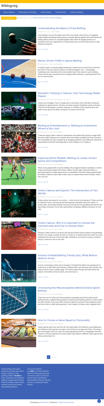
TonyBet (17, 376)
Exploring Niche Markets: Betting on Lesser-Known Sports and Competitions (67, 159)
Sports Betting (8, 12)
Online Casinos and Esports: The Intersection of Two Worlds (68, 192)
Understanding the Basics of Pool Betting (61, 28)
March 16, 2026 (45, 32)
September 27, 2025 (46, 323)
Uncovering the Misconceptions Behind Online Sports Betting (69, 289)
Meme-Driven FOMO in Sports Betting (60, 60)
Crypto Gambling (76, 12)
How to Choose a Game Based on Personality (64, 320)
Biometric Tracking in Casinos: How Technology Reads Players (56, 18)
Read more (43, 49)
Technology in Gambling (27, 12)
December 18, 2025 (46, 64)
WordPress (44, 402)
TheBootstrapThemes (66, 402)
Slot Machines (60, 12)
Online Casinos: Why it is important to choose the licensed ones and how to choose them (66, 224)
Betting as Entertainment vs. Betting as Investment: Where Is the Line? (67, 127)
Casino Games (46, 12)
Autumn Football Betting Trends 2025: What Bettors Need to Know (67, 257)
